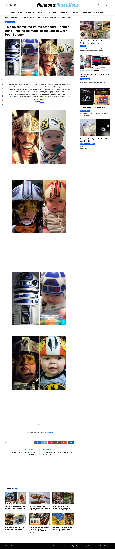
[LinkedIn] (2, 104)
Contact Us (107, 546)
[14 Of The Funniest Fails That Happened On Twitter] (95, 63)
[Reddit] (2, 100)
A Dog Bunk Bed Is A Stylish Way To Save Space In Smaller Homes (15, 528)
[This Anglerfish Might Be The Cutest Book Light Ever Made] (95, 127)
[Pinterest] (2, 92)
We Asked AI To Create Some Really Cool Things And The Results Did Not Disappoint (15, 508)
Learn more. (49, 432)
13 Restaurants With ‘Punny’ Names (92, 108)
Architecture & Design (33, 12)
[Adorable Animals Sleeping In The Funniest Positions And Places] (95, 30)
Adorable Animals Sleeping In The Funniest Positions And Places (92, 42)
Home (6, 17)
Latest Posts (86, 12)
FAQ (77, 546)
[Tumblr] (2, 96)
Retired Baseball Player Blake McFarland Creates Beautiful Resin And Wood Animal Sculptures (39, 508)
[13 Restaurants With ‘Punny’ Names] (95, 96)
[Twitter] (2, 88)
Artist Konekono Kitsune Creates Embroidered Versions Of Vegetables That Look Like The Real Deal (39, 530)
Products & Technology (69, 12)
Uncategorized (13, 17)
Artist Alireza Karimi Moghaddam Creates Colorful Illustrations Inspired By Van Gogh (62, 529)
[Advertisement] (39, 251)
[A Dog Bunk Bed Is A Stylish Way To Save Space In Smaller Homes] (15, 519)
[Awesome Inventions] (57, 4)
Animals (82, 45)
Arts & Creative (16, 12)
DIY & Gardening (51, 12)
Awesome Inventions (58, 546)
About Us (99, 546)
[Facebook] (2, 84)
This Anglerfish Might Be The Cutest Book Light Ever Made (95, 140)
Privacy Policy (70, 546)
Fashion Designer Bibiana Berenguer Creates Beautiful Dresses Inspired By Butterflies (61, 508)
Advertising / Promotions (87, 546)
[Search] (109, 13)
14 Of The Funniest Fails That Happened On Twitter (94, 75)
